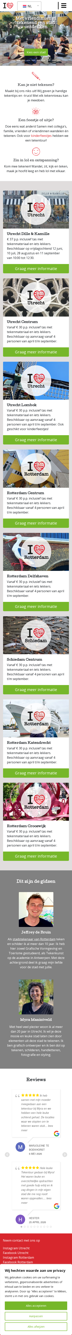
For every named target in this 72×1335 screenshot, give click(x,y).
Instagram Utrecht (16, 1248)
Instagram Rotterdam (18, 1257)
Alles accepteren (36, 1305)
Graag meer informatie (36, 268)
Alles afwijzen (36, 1326)
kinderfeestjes (41, 136)
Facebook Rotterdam (18, 1262)
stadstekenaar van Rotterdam (34, 939)
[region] (36, 1299)
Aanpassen (36, 1316)
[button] (5, 38)
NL (29, 6)
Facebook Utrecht (15, 1253)
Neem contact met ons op (21, 1240)
